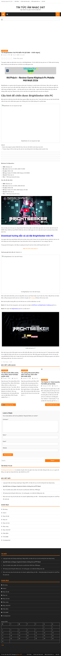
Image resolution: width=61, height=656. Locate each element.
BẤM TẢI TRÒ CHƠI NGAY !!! (30, 248)
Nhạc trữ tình (6, 523)
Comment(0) (22, 54)
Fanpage (33, 298)
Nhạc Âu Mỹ (6, 516)
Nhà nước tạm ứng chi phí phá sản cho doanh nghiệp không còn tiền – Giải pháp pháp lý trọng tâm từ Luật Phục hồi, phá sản (31, 498)
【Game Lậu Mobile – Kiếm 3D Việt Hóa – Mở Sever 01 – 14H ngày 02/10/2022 (10, 404)
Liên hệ (43, 1)
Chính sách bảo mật (25, 1)
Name (5, 435)
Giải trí (4, 512)
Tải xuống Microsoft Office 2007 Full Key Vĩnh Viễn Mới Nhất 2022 (30, 374)
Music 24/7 (19, 654)
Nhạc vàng (5, 526)
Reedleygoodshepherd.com (8, 470)
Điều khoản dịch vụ (35, 1)
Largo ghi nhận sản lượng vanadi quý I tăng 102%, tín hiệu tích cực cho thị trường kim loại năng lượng (28, 482)
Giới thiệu (17, 1)
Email (4, 441)
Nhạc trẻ (5, 519)
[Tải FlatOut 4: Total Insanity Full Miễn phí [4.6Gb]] (50, 373)
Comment (5, 419)
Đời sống (5, 509)
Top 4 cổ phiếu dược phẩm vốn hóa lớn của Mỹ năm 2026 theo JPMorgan (21, 489)
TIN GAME (5, 536)
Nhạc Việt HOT (6, 530)
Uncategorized (6, 540)
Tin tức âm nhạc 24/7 (30, 7)
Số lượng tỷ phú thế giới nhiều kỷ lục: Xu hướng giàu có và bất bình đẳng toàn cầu (23, 493)
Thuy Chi (15, 54)
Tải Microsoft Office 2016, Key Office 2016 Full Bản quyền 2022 (10, 374)
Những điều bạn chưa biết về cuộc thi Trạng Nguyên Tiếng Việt (53, 404)
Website (5, 448)
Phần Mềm (4, 50)
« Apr (2, 645)
